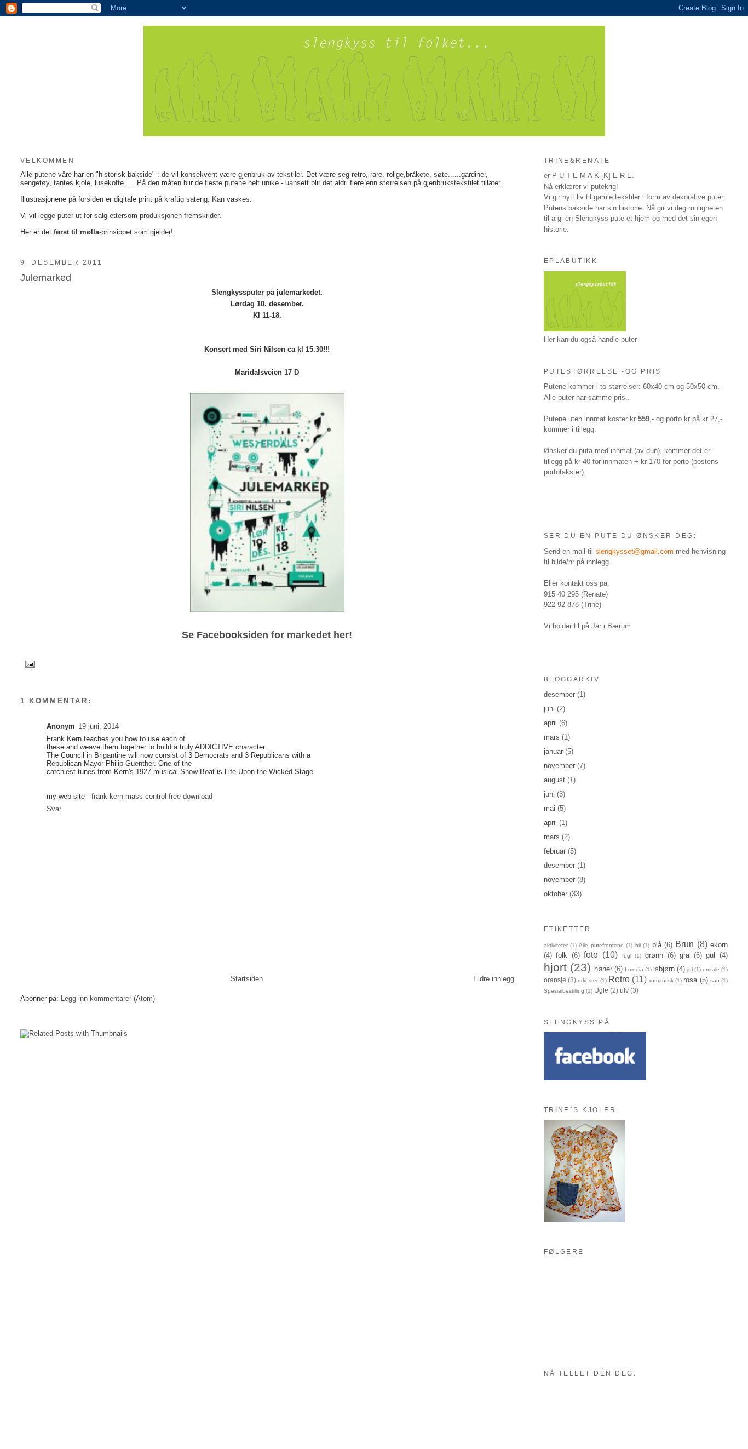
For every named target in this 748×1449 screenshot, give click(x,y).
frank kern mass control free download (151, 796)
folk (561, 955)
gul (710, 955)
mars (552, 737)
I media (634, 969)
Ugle (601, 990)
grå (684, 955)
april (550, 723)
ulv (624, 990)
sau (715, 980)
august (554, 780)
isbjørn (664, 969)
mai (549, 808)
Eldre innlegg (493, 979)
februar (555, 851)
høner (603, 969)
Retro (619, 979)
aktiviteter (556, 945)
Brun (684, 944)
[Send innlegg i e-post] (29, 664)
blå (656, 945)
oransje (555, 979)
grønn (654, 955)
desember (559, 694)
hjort (555, 967)
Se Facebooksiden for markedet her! (267, 634)
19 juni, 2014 (98, 726)
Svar (54, 809)
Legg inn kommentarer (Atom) (108, 998)
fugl (626, 956)
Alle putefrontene (601, 945)
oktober (555, 894)
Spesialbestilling (564, 991)
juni (549, 709)
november (559, 765)
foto (591, 954)
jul (690, 969)
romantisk (661, 980)
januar (553, 751)
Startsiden (247, 979)
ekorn (719, 945)
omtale (711, 969)
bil (638, 945)
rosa (690, 980)
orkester (588, 980)
